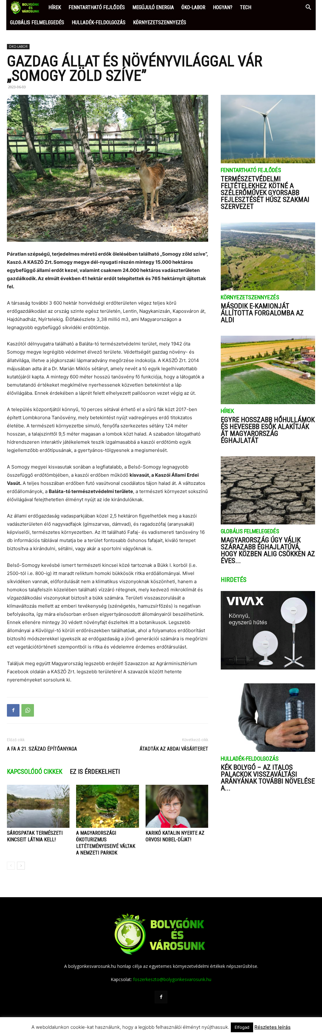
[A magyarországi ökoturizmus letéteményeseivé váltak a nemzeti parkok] (107, 806)
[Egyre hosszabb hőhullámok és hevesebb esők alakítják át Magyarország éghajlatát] (268, 370)
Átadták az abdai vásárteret (174, 749)
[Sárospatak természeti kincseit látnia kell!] (38, 806)
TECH (245, 7)
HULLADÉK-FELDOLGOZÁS (98, 22)
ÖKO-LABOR (193, 7)
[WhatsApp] (27, 710)
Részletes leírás (272, 1027)
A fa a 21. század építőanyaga (42, 749)
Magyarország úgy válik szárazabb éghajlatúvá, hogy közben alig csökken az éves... (268, 550)
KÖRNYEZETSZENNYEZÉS (159, 22)
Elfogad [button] (242, 1027)
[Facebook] (13, 710)
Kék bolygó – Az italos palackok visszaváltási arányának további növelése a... (268, 777)
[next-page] (21, 866)
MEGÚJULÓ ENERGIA (153, 7)
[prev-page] (11, 866)
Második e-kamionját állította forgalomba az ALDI (262, 313)
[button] (308, 8)
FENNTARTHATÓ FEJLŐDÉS (97, 7)
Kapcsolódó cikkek (34, 771)
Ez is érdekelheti (95, 771)
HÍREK (54, 7)
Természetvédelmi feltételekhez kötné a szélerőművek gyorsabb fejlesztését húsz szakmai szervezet (265, 192)
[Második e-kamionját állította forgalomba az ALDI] (268, 256)
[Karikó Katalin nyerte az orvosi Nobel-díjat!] (177, 806)
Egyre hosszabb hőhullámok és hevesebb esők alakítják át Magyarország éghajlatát (268, 430)
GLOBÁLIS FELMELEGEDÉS (37, 22)
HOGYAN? (222, 7)
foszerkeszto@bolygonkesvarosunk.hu (172, 979)
